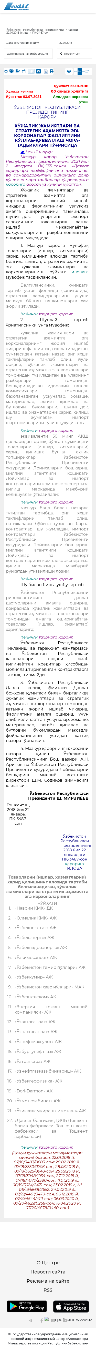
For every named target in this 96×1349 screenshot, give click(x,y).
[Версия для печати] (52, 71)
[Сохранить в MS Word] (38, 71)
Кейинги (29, 314)
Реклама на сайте (48, 1281)
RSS (48, 1290)
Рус (75, 71)
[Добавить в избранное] (6, 71)
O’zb (84, 71)
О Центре (48, 1263)
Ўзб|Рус (87, 71)
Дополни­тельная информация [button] (27, 53)
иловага (80, 272)
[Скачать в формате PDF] (46, 71)
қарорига (16, 184)
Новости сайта (48, 1272)
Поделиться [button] (72, 53)
